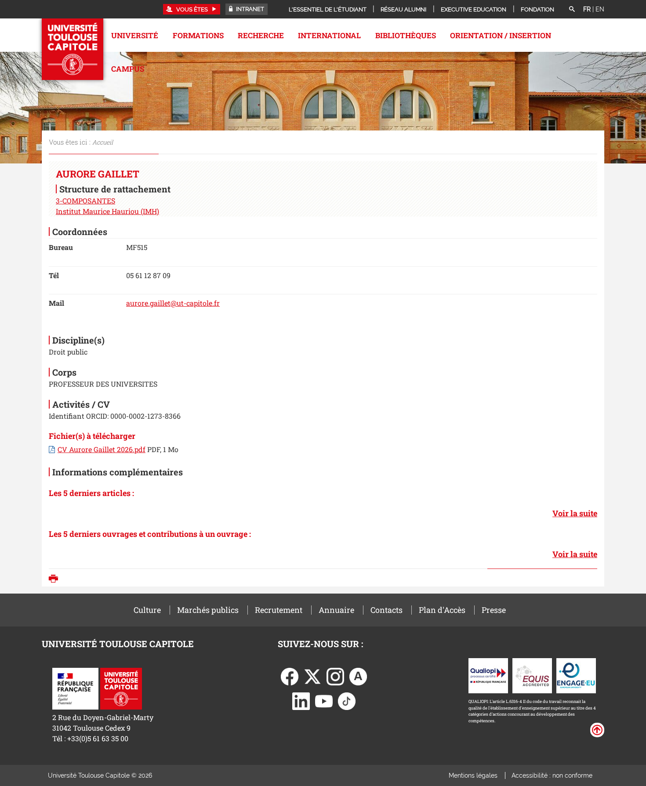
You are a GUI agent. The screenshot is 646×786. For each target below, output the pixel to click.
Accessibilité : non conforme (552, 775)
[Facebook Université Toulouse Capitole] (289, 675)
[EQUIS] (532, 674)
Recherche (261, 35)
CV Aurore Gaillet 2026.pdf (101, 449)
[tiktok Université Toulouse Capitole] (347, 700)
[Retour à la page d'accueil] (72, 49)
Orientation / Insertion (500, 35)
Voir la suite (574, 513)
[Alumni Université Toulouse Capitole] (358, 675)
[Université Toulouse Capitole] (121, 687)
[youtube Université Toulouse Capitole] (324, 700)
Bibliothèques (405, 35)
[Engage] (576, 674)
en (599, 9)
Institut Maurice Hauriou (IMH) (107, 211)
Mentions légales (473, 775)
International (329, 35)
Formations (198, 35)
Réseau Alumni (403, 9)
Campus (127, 69)
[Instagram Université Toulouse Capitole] (335, 675)
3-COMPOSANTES (85, 200)
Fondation (537, 9)
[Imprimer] (55, 579)
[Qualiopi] (488, 674)
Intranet (249, 9)
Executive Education (473, 9)
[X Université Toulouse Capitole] (312, 675)
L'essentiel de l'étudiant (328, 9)
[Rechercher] (571, 9)
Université (134, 35)
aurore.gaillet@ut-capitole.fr (173, 303)
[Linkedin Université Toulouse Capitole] (301, 700)
